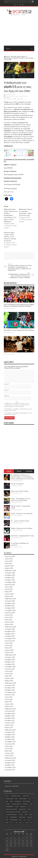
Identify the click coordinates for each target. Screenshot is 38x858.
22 (27, 843)
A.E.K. (7, 796)
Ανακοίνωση (18, 801)
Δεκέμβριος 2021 (10, 687)
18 (11, 843)
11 (11, 841)
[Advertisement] (19, 31)
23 (31, 843)
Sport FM (13, 94)
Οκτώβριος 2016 (10, 739)
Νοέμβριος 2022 (9, 662)
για (11, 822)
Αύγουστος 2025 (10, 584)
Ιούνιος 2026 (8, 561)
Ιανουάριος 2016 (10, 760)
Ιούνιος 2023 (8, 645)
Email (6, 390)
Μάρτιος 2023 (9, 652)
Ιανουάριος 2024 (10, 629)
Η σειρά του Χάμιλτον (17, 483)
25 (11, 845)
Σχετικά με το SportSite (12, 786)
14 (23, 841)
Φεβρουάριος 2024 (10, 627)
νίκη (20, 822)
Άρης (7, 801)
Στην (20, 819)
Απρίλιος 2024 (9, 622)
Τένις (28, 819)
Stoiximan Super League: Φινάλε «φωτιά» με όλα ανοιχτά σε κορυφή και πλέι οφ (10, 236)
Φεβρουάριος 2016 (10, 758)
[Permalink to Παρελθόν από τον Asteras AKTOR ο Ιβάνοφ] (19, 328)
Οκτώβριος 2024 (10, 608)
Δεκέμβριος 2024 (10, 603)
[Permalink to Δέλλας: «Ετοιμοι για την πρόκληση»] (7, 518)
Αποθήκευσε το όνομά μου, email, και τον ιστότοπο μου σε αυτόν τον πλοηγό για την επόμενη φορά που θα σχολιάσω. (16, 405)
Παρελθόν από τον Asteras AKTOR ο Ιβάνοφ (19, 330)
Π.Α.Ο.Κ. (21, 814)
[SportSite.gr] (19, 14)
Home (7, 56)
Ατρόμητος (25, 804)
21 (23, 843)
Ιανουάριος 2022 (10, 685)
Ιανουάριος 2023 (10, 657)
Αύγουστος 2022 (10, 669)
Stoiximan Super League (18, 56)
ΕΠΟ (31, 804)
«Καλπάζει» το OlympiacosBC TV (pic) (22, 536)
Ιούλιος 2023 (8, 643)
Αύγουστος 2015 (10, 769)
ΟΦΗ (29, 809)
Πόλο (7, 819)
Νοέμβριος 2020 (9, 716)
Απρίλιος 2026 (9, 566)
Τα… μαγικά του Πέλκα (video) (20, 521)
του (6, 825)
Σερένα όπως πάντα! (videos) (19, 491)
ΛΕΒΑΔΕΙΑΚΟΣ (9, 806)
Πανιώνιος (29, 817)
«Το (29, 798)
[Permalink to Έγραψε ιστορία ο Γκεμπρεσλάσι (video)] (7, 511)
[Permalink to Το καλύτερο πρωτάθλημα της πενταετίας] (7, 548)
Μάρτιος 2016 (9, 755)
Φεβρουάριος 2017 (10, 730)
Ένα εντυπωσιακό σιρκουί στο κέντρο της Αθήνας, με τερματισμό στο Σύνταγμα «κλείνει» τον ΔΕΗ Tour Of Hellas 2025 (20, 267)
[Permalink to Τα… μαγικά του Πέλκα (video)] (7, 525)
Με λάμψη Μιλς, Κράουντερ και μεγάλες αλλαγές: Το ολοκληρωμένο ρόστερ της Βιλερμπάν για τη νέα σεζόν (22, 476)
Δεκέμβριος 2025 (10, 575)
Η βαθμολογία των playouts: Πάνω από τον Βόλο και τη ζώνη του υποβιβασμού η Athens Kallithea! (19, 275)
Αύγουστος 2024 (10, 612)
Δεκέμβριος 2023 (10, 631)
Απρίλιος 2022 (9, 678)
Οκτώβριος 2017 (10, 720)
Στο (24, 819)
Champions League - (16, 796)
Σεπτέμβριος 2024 (10, 610)
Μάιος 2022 (8, 676)
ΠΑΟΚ (30, 814)
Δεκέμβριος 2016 (10, 734)
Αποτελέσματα (26, 801)
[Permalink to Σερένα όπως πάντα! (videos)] (7, 496)
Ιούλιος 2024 (8, 615)
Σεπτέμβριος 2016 (10, 741)
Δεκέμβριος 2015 (10, 762)
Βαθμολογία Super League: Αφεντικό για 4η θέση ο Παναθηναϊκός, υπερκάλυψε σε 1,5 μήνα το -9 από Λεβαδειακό (10, 215)
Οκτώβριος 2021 (10, 690)
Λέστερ (17, 806)
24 (7, 845)
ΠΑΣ (7, 817)
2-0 (12, 104)
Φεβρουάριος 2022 (10, 683)
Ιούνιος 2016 (8, 748)
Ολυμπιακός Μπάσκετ (11, 814)
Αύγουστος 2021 (10, 694)
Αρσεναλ (8, 804)
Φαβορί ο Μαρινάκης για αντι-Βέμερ (21, 528)
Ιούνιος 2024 (8, 617)
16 (31, 841)
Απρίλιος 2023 (9, 650)
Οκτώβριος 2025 (10, 580)
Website (6, 396)
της (31, 822)
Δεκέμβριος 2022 (10, 659)
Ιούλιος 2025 (8, 587)
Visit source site (8, 192)
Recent (19, 471)
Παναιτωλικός (22, 817)
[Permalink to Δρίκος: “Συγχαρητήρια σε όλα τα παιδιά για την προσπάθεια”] (7, 503)
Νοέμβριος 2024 (9, 605)
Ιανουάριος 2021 (10, 711)
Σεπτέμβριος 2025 (10, 582)
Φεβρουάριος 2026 (10, 570)
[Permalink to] (19, 352)
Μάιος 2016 (8, 751)
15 (27, 841)
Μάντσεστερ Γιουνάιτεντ (11, 809)
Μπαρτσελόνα (22, 809)
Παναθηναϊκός (13, 817)
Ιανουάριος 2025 (10, 601)
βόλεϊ (7, 822)
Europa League (9, 798)
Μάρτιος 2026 (9, 568)
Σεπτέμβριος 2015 (10, 767)
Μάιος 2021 (8, 702)
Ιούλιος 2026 (8, 559)
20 (19, 843)
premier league (23, 798)
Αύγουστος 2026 (10, 556)
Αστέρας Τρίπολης (23, 96)
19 (15, 843)
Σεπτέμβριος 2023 (10, 638)
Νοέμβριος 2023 (9, 634)
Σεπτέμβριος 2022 (10, 666)
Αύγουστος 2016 (10, 744)
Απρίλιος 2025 (9, 594)
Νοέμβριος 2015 (9, 765)
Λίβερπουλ (23, 806)
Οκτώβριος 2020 (10, 718)
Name (6, 384)
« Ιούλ (7, 850)
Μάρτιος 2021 (9, 706)
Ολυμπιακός (25, 811)
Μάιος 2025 (8, 591)
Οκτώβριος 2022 (10, 664)
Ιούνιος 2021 (8, 699)
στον (27, 822)
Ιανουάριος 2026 (10, 573)
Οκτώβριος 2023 (10, 636)
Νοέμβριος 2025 (9, 577)
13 (19, 841)
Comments (29, 471)
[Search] (32, 1)
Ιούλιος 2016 (8, 746)
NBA (16, 798)
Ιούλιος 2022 (8, 671)
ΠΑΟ (26, 814)
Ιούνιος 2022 (8, 673)
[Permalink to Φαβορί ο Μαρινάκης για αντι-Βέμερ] (7, 533)
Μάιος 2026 (8, 563)
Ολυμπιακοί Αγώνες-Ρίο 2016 (13, 811)
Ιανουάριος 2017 (10, 732)
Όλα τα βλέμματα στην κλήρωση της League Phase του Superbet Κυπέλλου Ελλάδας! (19, 305)
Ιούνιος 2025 (8, 589)
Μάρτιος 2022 (9, 680)
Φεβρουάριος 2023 (10, 655)
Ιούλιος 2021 (8, 697)
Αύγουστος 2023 (10, 641)
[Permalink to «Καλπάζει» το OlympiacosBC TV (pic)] (7, 540)
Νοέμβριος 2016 (9, 737)
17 (7, 843)
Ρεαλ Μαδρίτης (13, 819)
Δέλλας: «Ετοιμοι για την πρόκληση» (22, 513)
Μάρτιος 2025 (9, 596)
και (16, 822)
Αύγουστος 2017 (10, 723)
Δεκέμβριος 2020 (10, 713)
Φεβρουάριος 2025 (10, 598)
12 (15, 841)
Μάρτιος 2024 (9, 624)
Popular (9, 471)
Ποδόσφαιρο (7, 97)
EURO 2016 (26, 796)
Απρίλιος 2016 (9, 753)
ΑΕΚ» (11, 801)
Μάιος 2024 (8, 619)
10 (7, 841)
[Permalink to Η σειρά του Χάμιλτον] (7, 488)
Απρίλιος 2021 (9, 704)
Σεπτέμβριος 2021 (10, 692)
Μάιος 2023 (8, 648)
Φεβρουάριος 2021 (10, 709)
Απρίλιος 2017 (9, 725)
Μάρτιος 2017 (9, 727)
